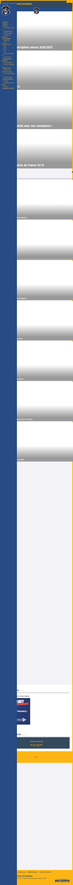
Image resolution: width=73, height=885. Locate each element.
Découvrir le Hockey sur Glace (7, 70)
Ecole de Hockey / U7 (8, 54)
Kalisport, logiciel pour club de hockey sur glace (34, 878)
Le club (5, 26)
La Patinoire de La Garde (8, 83)
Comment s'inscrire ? (8, 74)
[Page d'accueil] (6, 15)
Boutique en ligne (8, 88)
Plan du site (21, 872)
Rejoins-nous (7, 68)
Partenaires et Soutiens (7, 59)
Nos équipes (7, 38)
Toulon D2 (6, 40)
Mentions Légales (32, 872)
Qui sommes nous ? (8, 28)
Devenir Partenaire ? (8, 65)
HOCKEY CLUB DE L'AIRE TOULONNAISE (17, 4)
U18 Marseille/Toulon (6, 43)
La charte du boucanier (6, 35)
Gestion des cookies (45, 872)
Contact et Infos (8, 79)
